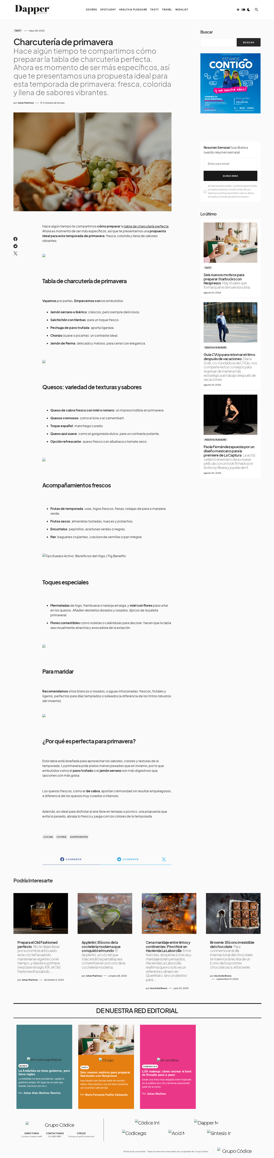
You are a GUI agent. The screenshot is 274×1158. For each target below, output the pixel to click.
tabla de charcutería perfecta (146, 226)
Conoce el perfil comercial (81, 1136)
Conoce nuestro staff (31, 1136)
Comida (62, 837)
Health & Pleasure (215, 347)
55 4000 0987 (55, 1136)
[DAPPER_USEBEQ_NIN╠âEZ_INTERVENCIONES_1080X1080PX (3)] (230, 83)
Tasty (18, 30)
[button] (243, 9)
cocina (48, 837)
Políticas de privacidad (134, 1151)
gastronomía (79, 837)
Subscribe (230, 176)
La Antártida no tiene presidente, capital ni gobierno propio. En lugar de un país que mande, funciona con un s (41, 1082)
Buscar (206, 31)
